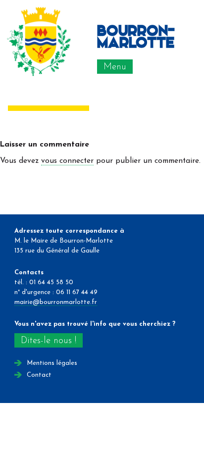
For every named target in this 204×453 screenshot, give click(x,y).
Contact (39, 375)
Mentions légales (52, 363)
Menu (114, 67)
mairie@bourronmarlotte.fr (55, 302)
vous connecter (67, 161)
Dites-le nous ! (48, 341)
